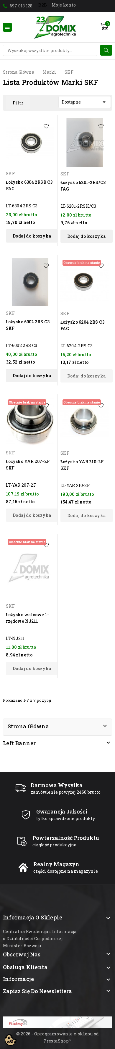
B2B (42, 5)
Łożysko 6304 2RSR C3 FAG (29, 185)
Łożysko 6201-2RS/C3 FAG (83, 186)
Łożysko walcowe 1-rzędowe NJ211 (27, 618)
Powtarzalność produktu (65, 837)
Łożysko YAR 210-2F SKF (82, 465)
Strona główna (28, 726)
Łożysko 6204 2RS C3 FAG (82, 325)
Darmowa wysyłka (57, 785)
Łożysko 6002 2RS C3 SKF (28, 325)
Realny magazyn (56, 864)
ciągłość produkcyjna (54, 845)
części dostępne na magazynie (65, 871)
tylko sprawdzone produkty (65, 818)
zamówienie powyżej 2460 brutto (66, 792)
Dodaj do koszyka (32, 236)
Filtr (18, 103)
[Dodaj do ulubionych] (46, 126)
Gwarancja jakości (62, 811)
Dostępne (85, 102)
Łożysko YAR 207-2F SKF (28, 465)
